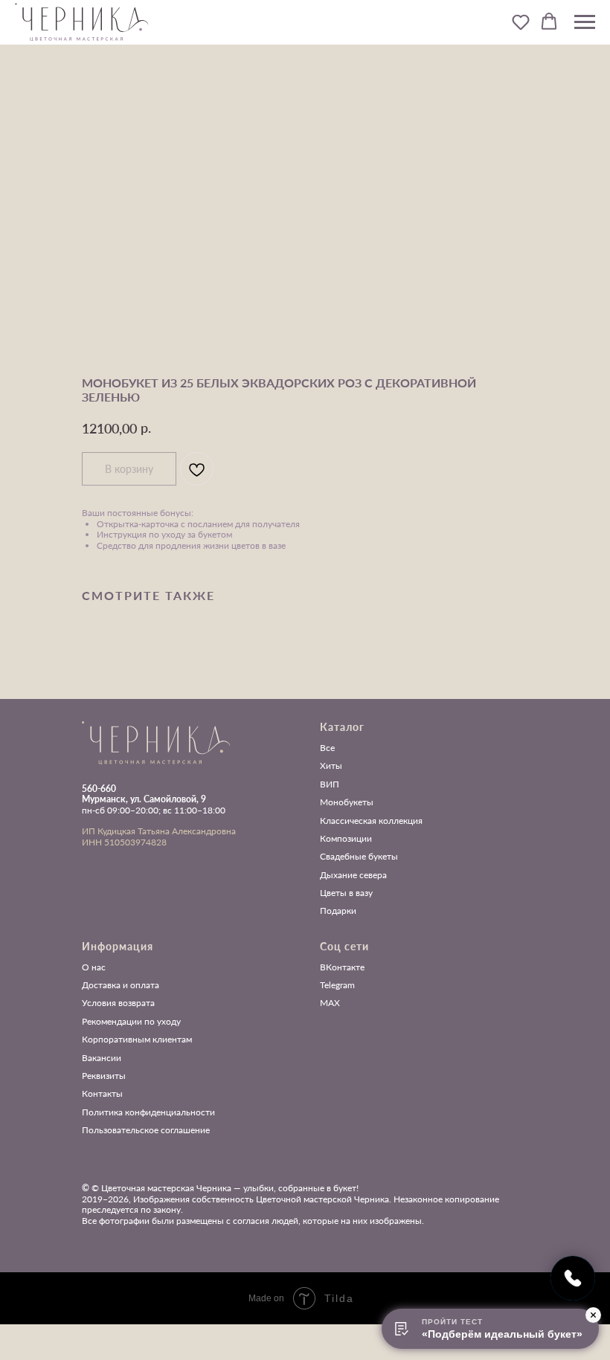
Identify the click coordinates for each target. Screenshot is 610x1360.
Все (327, 748)
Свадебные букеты (359, 856)
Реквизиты (104, 1076)
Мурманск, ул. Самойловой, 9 (144, 799)
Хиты (331, 766)
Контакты (102, 1094)
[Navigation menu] (584, 22)
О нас (94, 967)
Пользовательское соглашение (146, 1130)
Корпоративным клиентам (137, 1039)
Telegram (337, 985)
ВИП (329, 784)
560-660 (99, 788)
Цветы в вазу (346, 893)
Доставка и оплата (120, 985)
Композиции (346, 839)
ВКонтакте (342, 967)
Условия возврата (118, 1003)
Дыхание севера (353, 875)
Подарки (338, 911)
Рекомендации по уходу (131, 1021)
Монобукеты (346, 802)
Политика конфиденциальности (148, 1112)
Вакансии (101, 1058)
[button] (521, 21)
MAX (330, 1003)
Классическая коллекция (371, 821)
